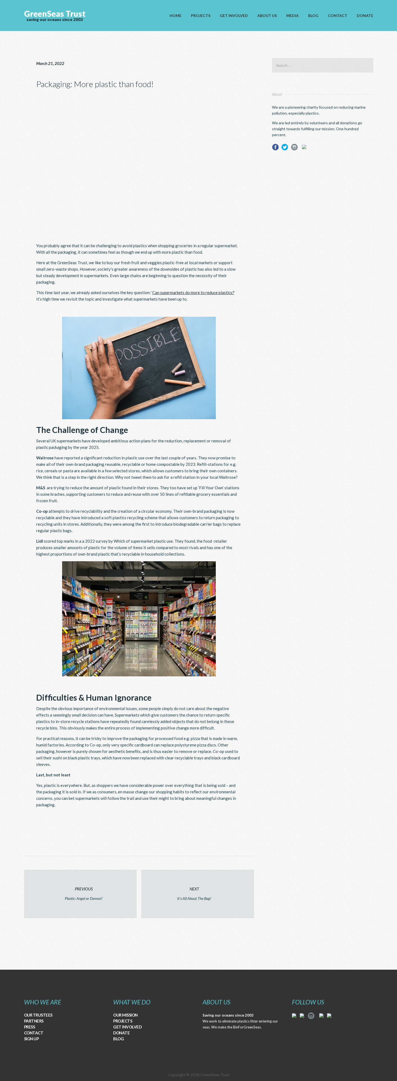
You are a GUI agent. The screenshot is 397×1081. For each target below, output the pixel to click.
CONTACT (33, 1032)
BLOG (118, 1038)
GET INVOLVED (127, 1026)
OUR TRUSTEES (38, 1015)
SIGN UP (31, 1038)
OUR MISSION (125, 1015)
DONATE (121, 1032)
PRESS (29, 1026)
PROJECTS (122, 1020)
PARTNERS (33, 1020)
